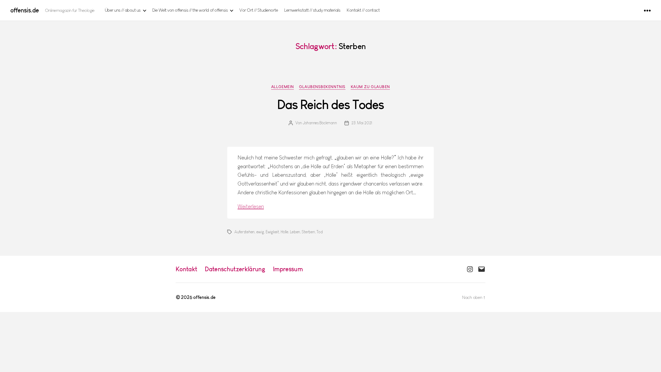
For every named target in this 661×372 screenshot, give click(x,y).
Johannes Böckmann (320, 123)
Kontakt (186, 269)
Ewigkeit (272, 232)
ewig (260, 232)
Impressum (288, 269)
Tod (319, 232)
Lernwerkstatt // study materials (312, 10)
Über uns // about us (123, 10)
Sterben (308, 232)
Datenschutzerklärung (235, 269)
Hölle (284, 232)
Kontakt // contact (363, 10)
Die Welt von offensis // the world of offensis (190, 10)
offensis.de (24, 10)
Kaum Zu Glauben (370, 86)
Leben (295, 232)
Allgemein (282, 86)
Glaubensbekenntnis (322, 86)
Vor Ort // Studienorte (258, 10)
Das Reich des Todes (330, 104)
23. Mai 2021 (361, 123)
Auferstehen (244, 232)
